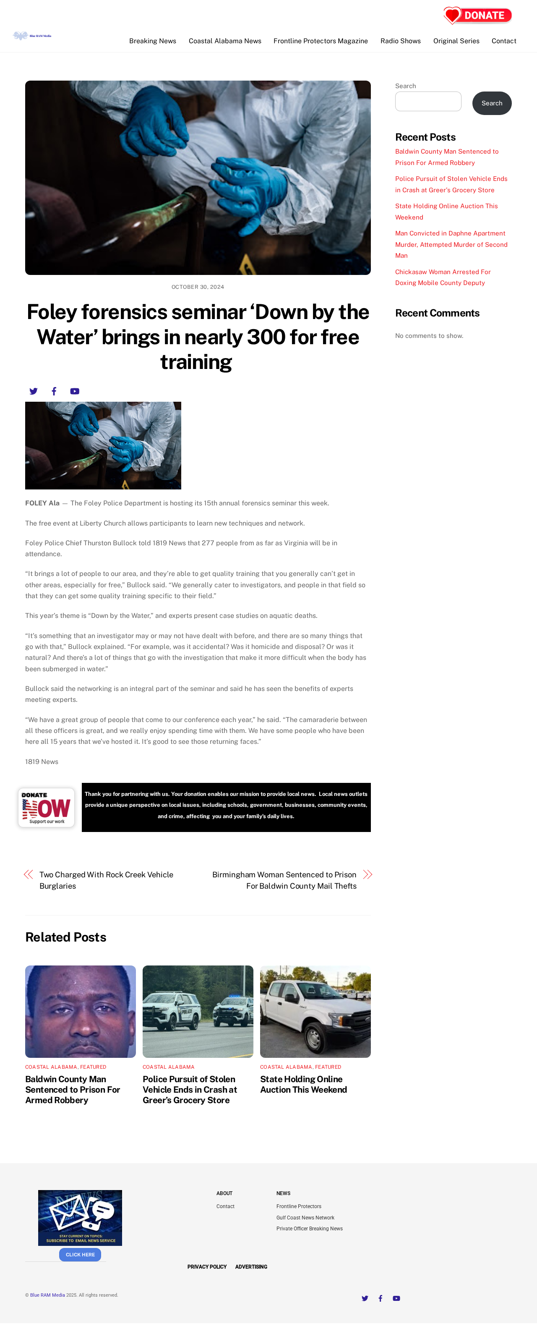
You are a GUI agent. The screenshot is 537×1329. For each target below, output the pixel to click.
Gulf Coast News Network (305, 1218)
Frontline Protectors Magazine (321, 41)
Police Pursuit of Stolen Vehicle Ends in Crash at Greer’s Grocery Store (190, 1089)
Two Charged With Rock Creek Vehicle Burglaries (106, 880)
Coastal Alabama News (225, 41)
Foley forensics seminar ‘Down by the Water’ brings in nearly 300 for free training (198, 336)
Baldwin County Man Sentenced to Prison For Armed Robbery (72, 1089)
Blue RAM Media (47, 1295)
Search (405, 85)
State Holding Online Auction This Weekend (303, 1084)
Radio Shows (401, 41)
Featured (93, 1067)
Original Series (456, 41)
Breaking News (152, 41)
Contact (504, 41)
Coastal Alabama (51, 1067)
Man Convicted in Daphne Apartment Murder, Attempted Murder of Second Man (451, 244)
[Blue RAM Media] (33, 37)
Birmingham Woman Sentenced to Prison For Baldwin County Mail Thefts (284, 880)
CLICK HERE (80, 1255)
